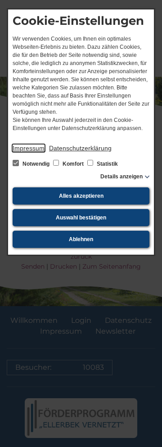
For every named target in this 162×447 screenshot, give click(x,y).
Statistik (106, 164)
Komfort (73, 164)
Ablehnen (81, 239)
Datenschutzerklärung (80, 148)
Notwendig (36, 164)
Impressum (29, 148)
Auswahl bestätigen (81, 217)
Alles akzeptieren (81, 196)
